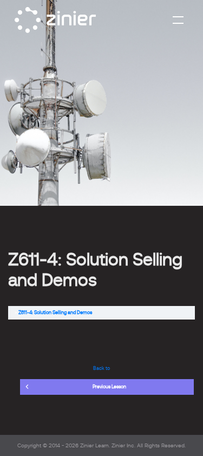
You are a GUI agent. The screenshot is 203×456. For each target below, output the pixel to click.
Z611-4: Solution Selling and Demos (55, 312)
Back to (101, 368)
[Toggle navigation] (178, 20)
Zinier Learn (94, 445)
